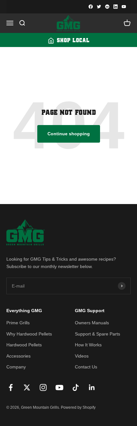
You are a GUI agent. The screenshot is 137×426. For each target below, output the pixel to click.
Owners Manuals (92, 322)
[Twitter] (99, 6)
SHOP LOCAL (73, 40)
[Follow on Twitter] (27, 387)
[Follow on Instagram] (43, 387)
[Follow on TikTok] (75, 387)
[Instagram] (107, 6)
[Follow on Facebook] (10, 387)
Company (16, 366)
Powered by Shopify (78, 407)
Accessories (18, 356)
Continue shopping (68, 133)
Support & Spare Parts (97, 333)
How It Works (88, 344)
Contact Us (86, 366)
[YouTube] (123, 6)
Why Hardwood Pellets (29, 333)
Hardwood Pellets (24, 344)
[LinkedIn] (115, 6)
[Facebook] (90, 6)
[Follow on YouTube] (59, 387)
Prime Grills (18, 322)
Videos (82, 356)
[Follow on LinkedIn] (92, 387)
